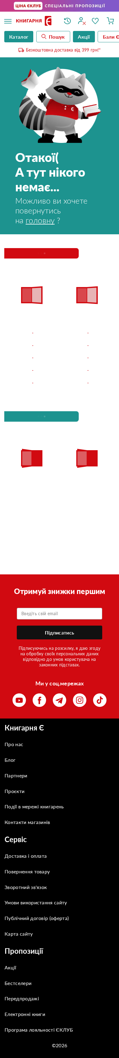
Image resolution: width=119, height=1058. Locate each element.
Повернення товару (27, 871)
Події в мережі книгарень (34, 806)
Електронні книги (25, 1014)
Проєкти (14, 791)
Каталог (18, 37)
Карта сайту (19, 934)
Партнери (16, 775)
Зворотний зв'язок (26, 887)
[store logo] (35, 21)
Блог (10, 760)
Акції (10, 967)
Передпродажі (22, 998)
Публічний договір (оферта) (37, 918)
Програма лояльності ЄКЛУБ (39, 1030)
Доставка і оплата (26, 856)
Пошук (57, 37)
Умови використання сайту (36, 902)
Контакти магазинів (27, 822)
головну (40, 220)
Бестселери (18, 983)
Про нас (14, 744)
